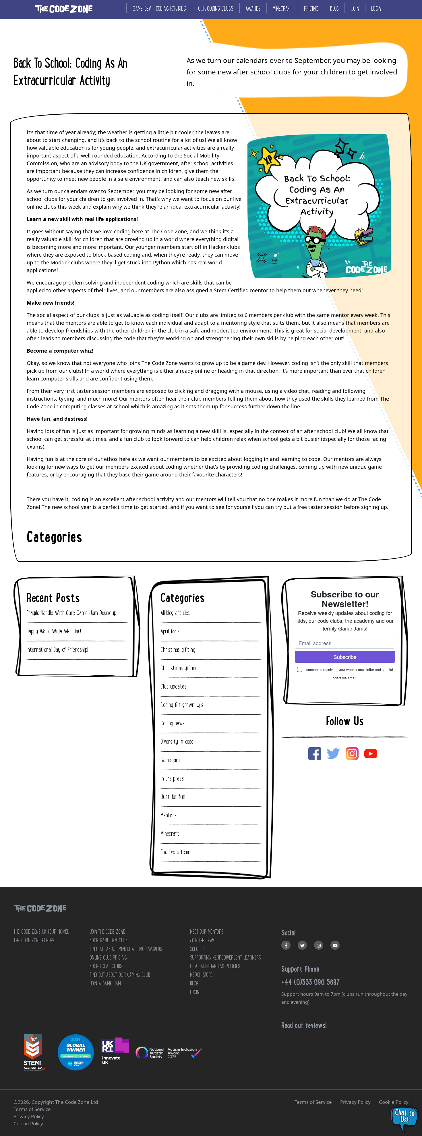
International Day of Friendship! (57, 649)
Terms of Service (313, 1102)
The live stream (175, 852)
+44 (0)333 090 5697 (310, 982)
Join (355, 8)
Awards (253, 8)
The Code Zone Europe (34, 940)
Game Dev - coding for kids (159, 8)
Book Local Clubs (106, 966)
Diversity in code (176, 741)
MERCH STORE (201, 975)
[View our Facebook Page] (286, 945)
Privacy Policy (355, 1102)
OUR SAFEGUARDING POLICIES (215, 966)
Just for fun (172, 796)
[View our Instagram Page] (318, 945)
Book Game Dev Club (108, 940)
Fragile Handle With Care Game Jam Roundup (71, 613)
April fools (169, 631)
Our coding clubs (215, 8)
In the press (172, 778)
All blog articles (175, 613)
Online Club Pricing (108, 957)
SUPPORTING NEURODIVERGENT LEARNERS (225, 957)
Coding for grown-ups (181, 704)
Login (376, 8)
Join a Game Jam (105, 983)
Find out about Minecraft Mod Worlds (126, 949)
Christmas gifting (177, 649)
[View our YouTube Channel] (335, 945)
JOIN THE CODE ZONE (107, 932)
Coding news (172, 723)
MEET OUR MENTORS (206, 932)
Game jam (170, 760)
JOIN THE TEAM (202, 940)
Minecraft (282, 8)
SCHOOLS (197, 949)
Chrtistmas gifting (179, 668)
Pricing (311, 8)
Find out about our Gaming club (120, 975)
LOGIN (195, 992)
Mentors (168, 815)
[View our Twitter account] (302, 945)
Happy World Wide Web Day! (53, 631)
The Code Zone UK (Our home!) (41, 932)
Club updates (173, 686)
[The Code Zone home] (39, 915)
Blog (334, 8)
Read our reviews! (304, 1025)
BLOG (194, 983)
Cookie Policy (394, 1102)
